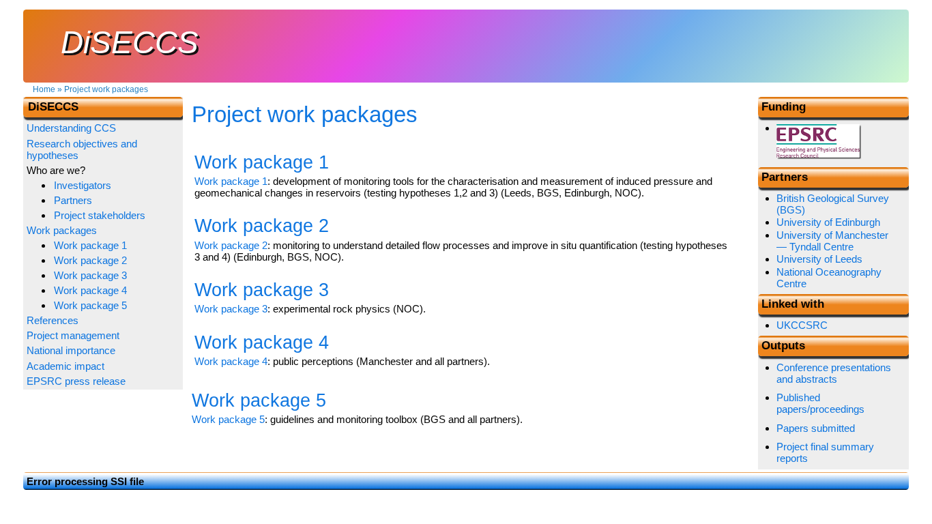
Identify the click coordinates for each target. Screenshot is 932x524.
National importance (71, 350)
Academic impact (65, 366)
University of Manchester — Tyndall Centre (832, 240)
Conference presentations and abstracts (833, 373)
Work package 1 (230, 181)
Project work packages (106, 89)
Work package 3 (230, 309)
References (52, 320)
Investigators (82, 185)
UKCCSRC (802, 325)
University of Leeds (819, 259)
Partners (73, 200)
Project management (73, 335)
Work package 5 (228, 419)
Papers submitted (815, 428)
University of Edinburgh (828, 222)
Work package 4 (230, 361)
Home (44, 89)
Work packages (62, 230)
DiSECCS (130, 42)
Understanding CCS (71, 128)
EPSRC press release (76, 381)
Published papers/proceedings (820, 403)
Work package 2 (230, 245)
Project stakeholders (99, 215)
